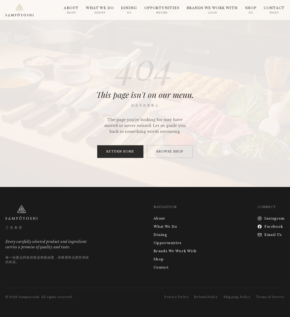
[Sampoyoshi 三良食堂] (19, 10)
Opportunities (167, 243)
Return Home (120, 151)
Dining (160, 235)
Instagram (274, 218)
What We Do (165, 227)
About (159, 218)
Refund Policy (206, 297)
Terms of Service (270, 297)
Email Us (273, 235)
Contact (161, 267)
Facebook (273, 227)
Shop (159, 259)
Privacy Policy (176, 297)
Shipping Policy (237, 297)
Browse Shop (170, 151)
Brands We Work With (175, 251)
